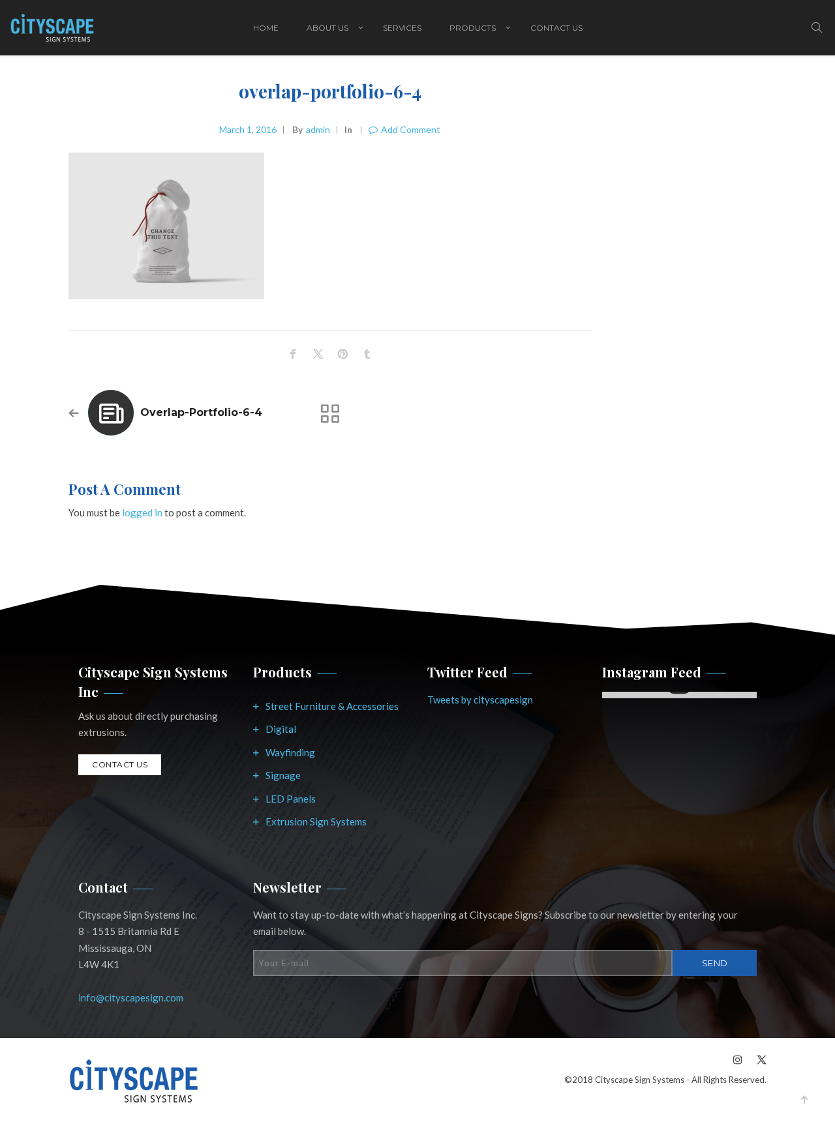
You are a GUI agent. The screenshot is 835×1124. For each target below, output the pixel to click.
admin (318, 129)
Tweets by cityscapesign (480, 699)
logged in (142, 512)
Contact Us (556, 28)
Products (472, 28)
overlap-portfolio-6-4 (201, 412)
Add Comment (410, 129)
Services (402, 28)
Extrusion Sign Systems (316, 821)
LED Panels (291, 799)
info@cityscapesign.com (130, 997)
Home (266, 28)
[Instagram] (738, 1059)
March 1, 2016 (248, 129)
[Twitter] (758, 1059)
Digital (281, 729)
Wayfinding (290, 752)
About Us (327, 28)
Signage (283, 775)
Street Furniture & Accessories (332, 706)
